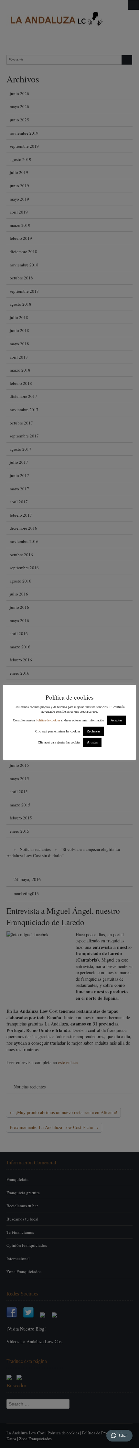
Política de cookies (48, 720)
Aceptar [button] (116, 720)
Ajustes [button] (92, 742)
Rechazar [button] (93, 731)
